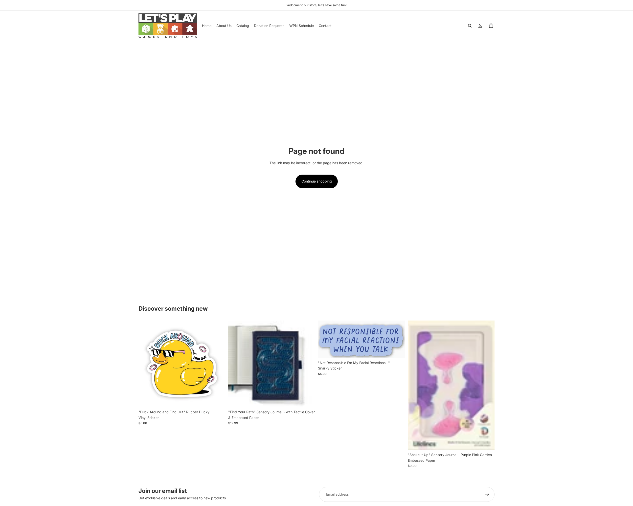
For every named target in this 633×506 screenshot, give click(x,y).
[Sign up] (487, 494)
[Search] (469, 25)
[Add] (217, 399)
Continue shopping (316, 181)
